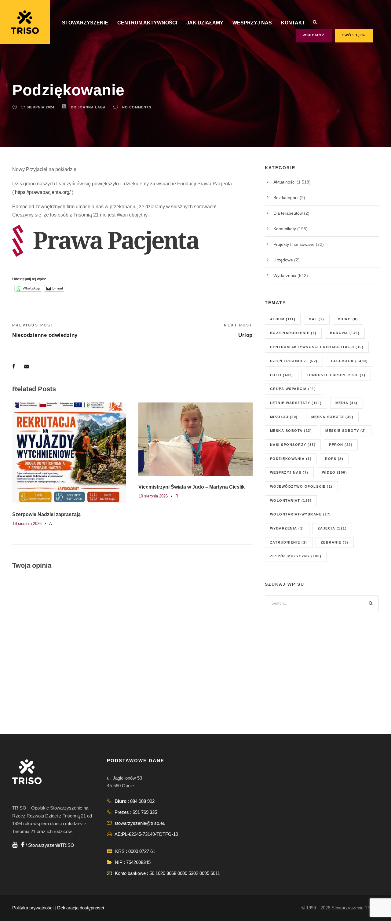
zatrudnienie (288, 542)
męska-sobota (332, 417)
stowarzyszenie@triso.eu (140, 823)
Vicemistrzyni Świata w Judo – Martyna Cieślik (191, 487)
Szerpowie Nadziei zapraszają (46, 514)
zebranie (335, 542)
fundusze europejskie (336, 375)
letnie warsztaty (296, 403)
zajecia (332, 528)
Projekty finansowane (294, 244)
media (346, 403)
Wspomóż (314, 35)
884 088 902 (142, 801)
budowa (345, 333)
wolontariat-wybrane (300, 514)
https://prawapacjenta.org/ (43, 192)
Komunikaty (284, 228)
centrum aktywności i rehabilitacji (317, 347)
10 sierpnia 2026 (153, 496)
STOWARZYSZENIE (85, 22)
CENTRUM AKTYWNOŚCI (147, 22)
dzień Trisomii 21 (294, 361)
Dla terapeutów (288, 213)
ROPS (334, 458)
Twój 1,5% (354, 35)
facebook (349, 361)
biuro (348, 319)
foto (281, 375)
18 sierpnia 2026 (27, 523)
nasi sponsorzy (293, 444)
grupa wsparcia (293, 389)
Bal (316, 319)
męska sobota (291, 430)
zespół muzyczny (296, 556)
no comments (136, 107)
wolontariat (291, 500)
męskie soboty (345, 430)
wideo (334, 472)
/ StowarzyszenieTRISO (49, 845)
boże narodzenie (293, 333)
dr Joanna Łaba (88, 107)
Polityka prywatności (32, 907)
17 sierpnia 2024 (37, 107)
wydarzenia (287, 528)
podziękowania (291, 458)
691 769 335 (145, 812)
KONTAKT (293, 22)
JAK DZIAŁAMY (204, 22)
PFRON (341, 444)
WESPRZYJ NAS (252, 22)
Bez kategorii (285, 197)
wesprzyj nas (289, 472)
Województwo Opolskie (301, 486)
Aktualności (284, 182)
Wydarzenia (284, 275)
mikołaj (284, 417)
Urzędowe (283, 259)
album (283, 319)
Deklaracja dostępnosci (80, 907)
